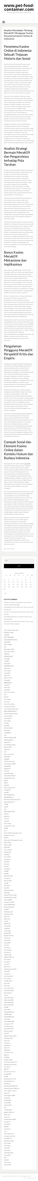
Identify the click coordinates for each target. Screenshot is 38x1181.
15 (26, 582)
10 (4, 582)
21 (22, 584)
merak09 (27, 463)
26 (13, 587)
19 (13, 584)
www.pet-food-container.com (19, 7)
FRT (35, 1178)
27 (17, 587)
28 (22, 587)
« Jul (5, 593)
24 (4, 587)
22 (26, 584)
